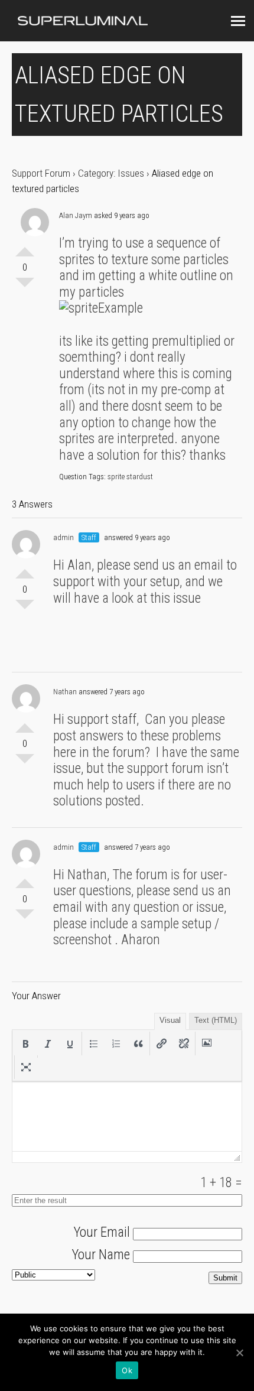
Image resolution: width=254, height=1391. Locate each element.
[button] (25, 1044)
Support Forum (41, 173)
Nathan (65, 691)
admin (63, 537)
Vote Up (24, 247)
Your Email (101, 1232)
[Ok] (239, 1352)
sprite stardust (130, 476)
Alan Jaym (75, 215)
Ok (127, 1370)
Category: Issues (111, 173)
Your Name (100, 1255)
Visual (170, 1020)
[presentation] (25, 1043)
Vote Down (24, 287)
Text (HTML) (215, 1020)
